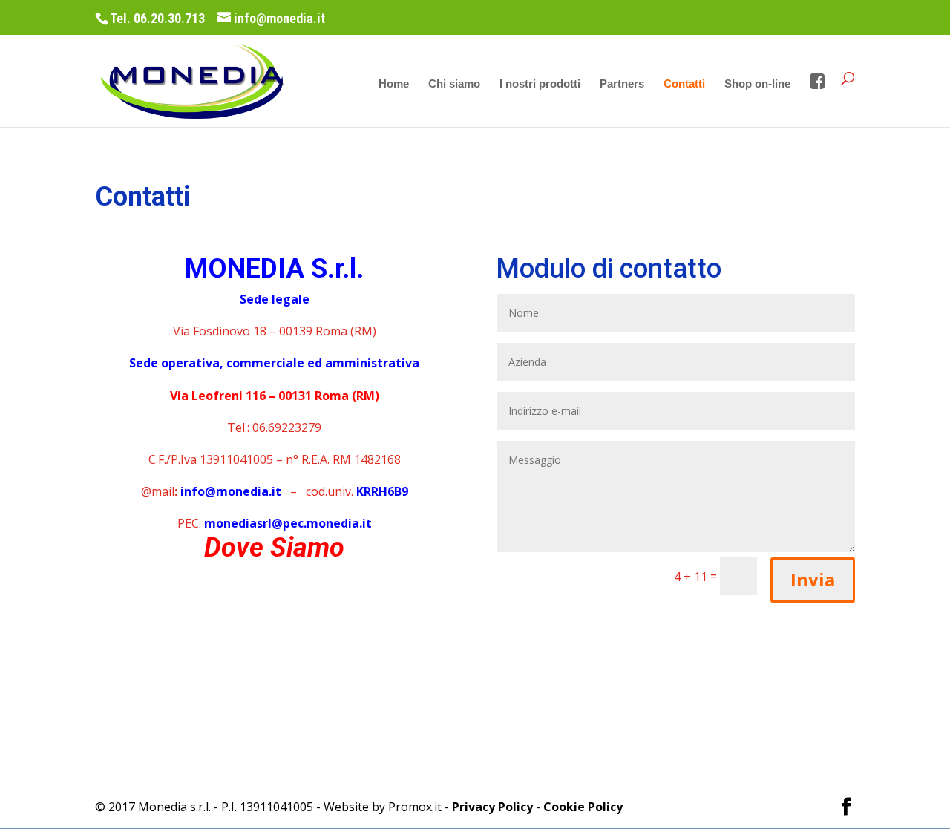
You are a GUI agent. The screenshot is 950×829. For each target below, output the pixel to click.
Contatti (684, 84)
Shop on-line (757, 84)
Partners (622, 84)
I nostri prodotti (539, 84)
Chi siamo (454, 84)
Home (394, 84)
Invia (812, 579)
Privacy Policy (492, 807)
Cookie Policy (583, 807)
